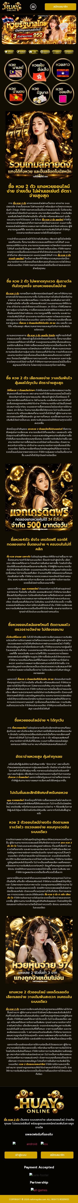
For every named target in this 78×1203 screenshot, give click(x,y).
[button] (33, 7)
